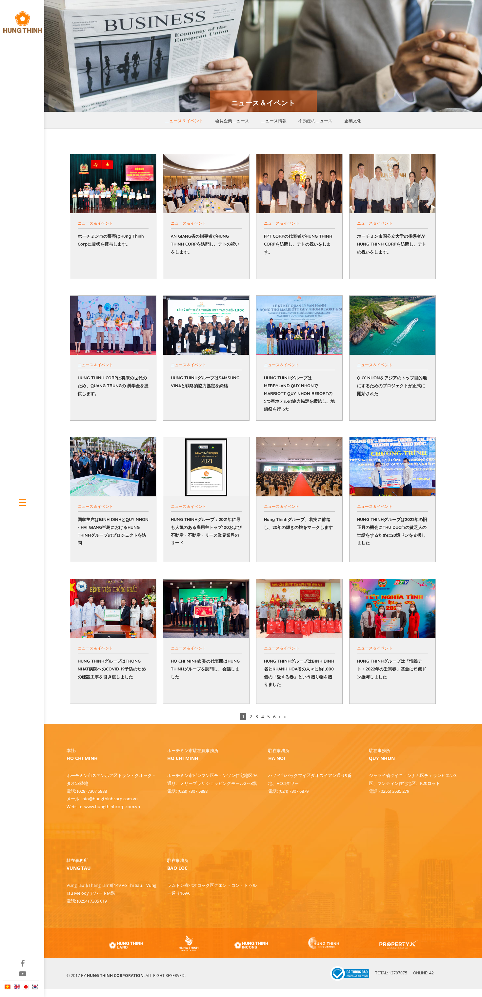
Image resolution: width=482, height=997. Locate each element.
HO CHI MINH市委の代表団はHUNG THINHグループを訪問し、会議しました (205, 668)
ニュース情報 (274, 121)
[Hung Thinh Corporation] (22, 19)
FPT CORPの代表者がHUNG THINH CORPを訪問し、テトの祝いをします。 (298, 243)
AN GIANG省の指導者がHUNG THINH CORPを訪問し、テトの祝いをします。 (205, 243)
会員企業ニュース (232, 121)
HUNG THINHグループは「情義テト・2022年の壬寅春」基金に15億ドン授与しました (391, 668)
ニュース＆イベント (184, 121)
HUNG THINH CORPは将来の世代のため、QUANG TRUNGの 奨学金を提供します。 (113, 385)
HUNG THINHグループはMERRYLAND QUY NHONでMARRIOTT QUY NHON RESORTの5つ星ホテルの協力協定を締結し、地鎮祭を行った (299, 393)
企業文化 (352, 121)
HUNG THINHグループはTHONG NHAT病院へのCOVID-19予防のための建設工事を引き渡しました (112, 668)
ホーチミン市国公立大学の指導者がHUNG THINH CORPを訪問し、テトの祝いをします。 (391, 243)
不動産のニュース (315, 121)
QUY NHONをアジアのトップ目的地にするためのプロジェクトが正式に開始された (392, 385)
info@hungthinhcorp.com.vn (109, 799)
